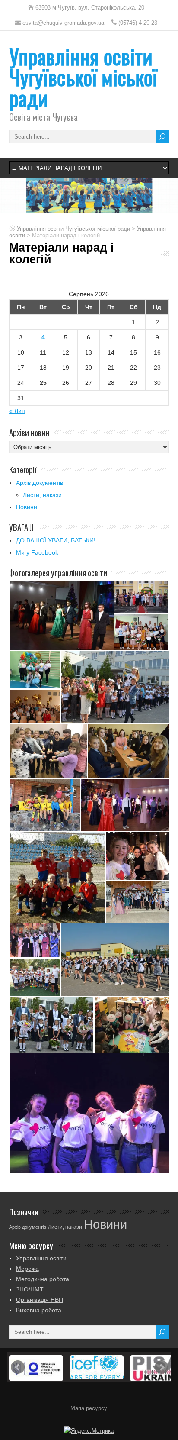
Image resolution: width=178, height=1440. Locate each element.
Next (161, 1367)
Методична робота (42, 1278)
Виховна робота (38, 1310)
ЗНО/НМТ (30, 1289)
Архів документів (39, 482)
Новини (26, 507)
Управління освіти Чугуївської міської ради (83, 77)
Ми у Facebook (37, 552)
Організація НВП (39, 1299)
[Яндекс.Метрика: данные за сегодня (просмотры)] (89, 1431)
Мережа (27, 1268)
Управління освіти (41, 1258)
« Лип (17, 410)
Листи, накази (42, 494)
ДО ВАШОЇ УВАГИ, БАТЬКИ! (55, 540)
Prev (18, 1367)
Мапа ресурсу (88, 1408)
